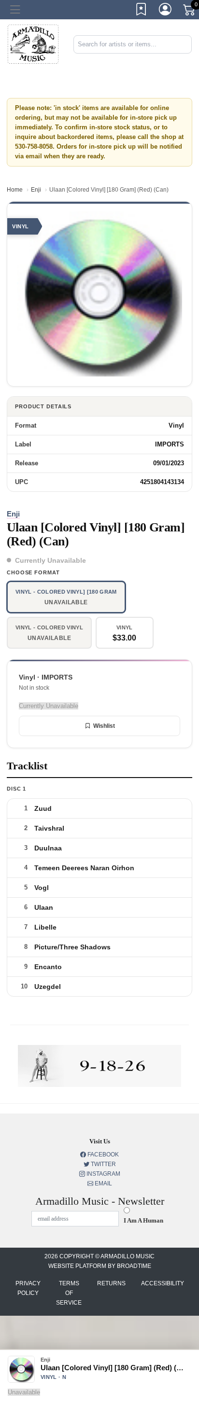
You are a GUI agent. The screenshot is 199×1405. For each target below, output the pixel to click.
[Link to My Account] (165, 11)
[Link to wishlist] (141, 11)
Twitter (102, 1164)
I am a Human (143, 1220)
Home (15, 189)
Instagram (102, 1173)
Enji (36, 189)
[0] (190, 11)
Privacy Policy (28, 1288)
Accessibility (162, 1283)
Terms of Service (69, 1293)
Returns (111, 1283)
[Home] (33, 43)
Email (102, 1183)
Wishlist (104, 726)
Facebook (102, 1154)
